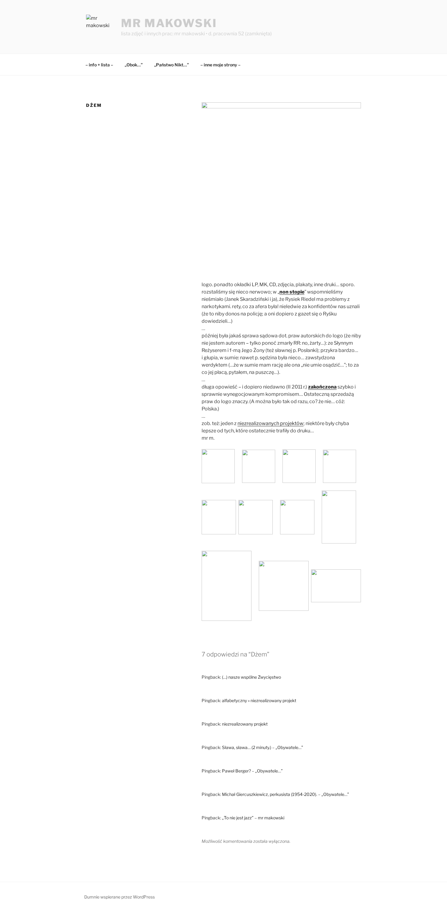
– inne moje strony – (220, 64)
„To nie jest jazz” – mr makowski (253, 817)
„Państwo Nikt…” (171, 64)
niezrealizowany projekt (245, 723)
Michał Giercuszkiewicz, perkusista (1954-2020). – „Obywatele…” (285, 794)
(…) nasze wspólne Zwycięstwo (251, 677)
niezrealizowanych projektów (270, 423)
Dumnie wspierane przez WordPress (119, 896)
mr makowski (169, 23)
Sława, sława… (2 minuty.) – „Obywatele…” (262, 747)
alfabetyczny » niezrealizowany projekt (259, 700)
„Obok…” (134, 64)
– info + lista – (99, 64)
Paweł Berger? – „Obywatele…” (252, 770)
